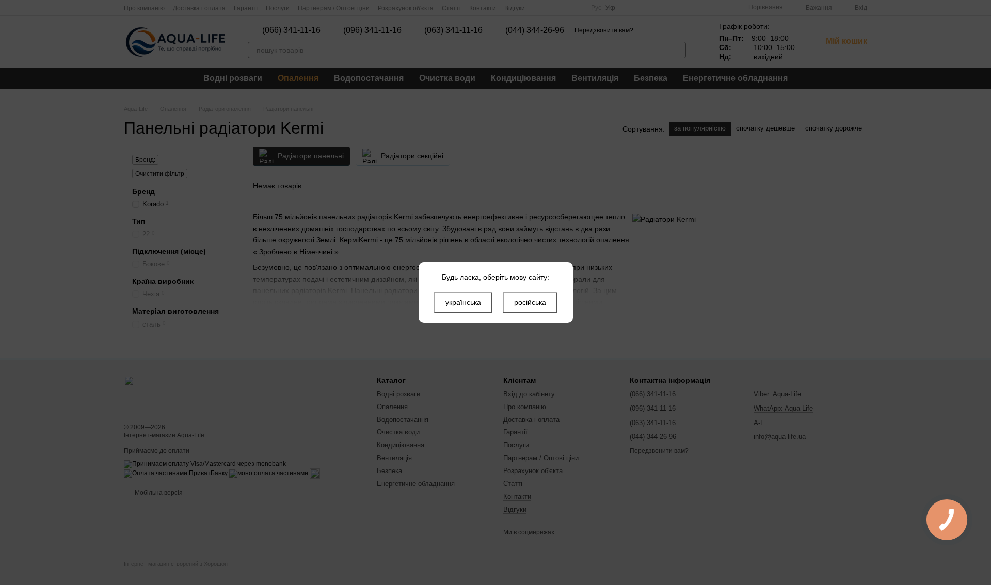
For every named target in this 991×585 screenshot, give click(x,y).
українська (463, 302)
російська (530, 302)
